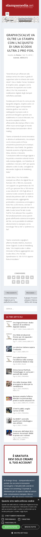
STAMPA (31, 403)
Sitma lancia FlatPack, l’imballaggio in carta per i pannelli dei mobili (23, 372)
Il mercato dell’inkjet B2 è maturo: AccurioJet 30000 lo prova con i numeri (23, 433)
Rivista (18, 55)
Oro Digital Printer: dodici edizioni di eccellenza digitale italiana (23, 325)
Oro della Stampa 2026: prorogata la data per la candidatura (23, 384)
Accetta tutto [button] (11, 527)
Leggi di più (24, 511)
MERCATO (24, 58)
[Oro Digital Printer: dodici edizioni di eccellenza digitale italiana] (9, 324)
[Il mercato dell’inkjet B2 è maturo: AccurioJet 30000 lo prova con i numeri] (9, 433)
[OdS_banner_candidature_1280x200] (20, 22)
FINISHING (25, 376)
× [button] (38, 500)
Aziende (16, 58)
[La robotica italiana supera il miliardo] (9, 349)
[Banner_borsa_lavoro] (20, 472)
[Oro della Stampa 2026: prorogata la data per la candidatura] (9, 384)
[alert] (20, 517)
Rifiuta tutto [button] (30, 527)
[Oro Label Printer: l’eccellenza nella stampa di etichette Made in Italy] (9, 359)
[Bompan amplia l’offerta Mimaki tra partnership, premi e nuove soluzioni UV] (9, 398)
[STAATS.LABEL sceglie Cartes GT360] (9, 410)
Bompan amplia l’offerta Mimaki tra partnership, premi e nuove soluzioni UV (24, 398)
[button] (20, 533)
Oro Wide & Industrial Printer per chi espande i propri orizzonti (22, 337)
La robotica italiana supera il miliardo (24, 348)
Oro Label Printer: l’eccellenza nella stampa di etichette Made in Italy (23, 359)
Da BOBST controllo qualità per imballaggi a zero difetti (22, 421)
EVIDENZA (25, 389)
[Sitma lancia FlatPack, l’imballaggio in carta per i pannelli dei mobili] (9, 371)
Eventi (25, 329)
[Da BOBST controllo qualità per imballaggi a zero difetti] (9, 420)
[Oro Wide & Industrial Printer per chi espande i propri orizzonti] (9, 336)
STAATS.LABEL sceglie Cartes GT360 (21, 410)
